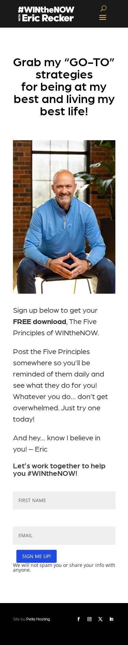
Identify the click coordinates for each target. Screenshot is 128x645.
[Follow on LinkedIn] (111, 619)
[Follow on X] (100, 619)
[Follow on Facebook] (78, 619)
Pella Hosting (38, 618)
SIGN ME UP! (36, 556)
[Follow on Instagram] (89, 619)
